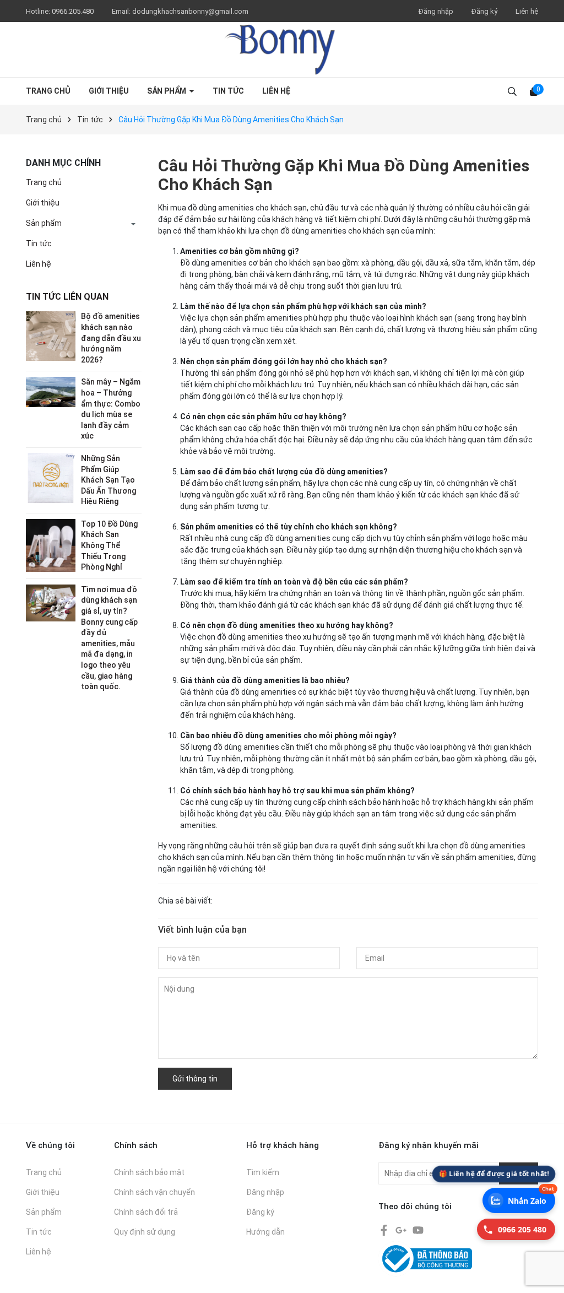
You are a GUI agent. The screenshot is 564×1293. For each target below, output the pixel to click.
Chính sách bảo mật (149, 1172)
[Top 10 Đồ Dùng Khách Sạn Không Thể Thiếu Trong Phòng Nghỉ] (50, 544)
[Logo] (282, 49)
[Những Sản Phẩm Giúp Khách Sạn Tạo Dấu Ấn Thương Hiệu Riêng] (50, 477)
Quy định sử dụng (144, 1231)
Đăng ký (484, 11)
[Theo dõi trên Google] (401, 1229)
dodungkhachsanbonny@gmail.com (190, 11)
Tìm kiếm (262, 1172)
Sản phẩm (167, 90)
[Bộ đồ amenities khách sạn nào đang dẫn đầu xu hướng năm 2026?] (50, 335)
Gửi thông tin (195, 1078)
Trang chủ (48, 90)
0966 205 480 (522, 1229)
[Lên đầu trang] (546, 1251)
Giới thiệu (109, 90)
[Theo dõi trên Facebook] (384, 1229)
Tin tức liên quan (67, 296)
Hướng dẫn (265, 1231)
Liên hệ (527, 11)
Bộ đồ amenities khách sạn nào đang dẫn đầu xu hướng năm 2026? (111, 338)
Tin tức (228, 90)
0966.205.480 (73, 11)
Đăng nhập (436, 11)
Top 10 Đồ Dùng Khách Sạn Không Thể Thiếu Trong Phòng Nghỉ (109, 545)
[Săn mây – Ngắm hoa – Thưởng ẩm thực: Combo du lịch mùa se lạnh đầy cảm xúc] (50, 391)
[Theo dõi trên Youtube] (418, 1229)
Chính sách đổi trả (146, 1212)
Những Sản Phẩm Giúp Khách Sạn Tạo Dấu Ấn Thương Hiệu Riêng (108, 480)
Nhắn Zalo (531, 1197)
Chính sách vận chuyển (154, 1192)
